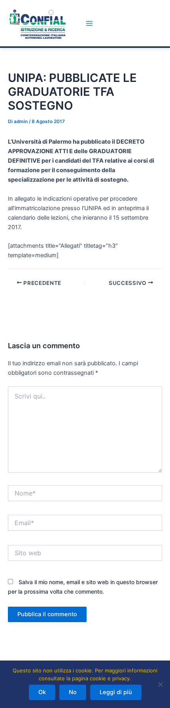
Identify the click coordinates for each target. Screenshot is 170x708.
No (73, 692)
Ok (42, 692)
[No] (160, 684)
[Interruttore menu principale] (89, 23)
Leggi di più (116, 692)
